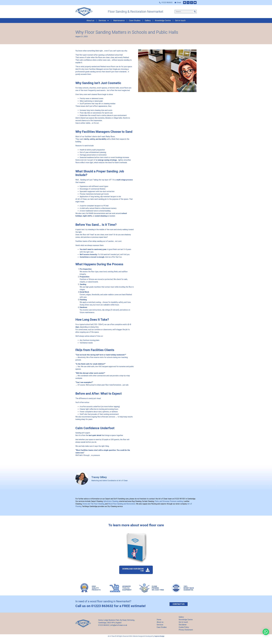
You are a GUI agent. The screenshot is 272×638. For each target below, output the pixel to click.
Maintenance (119, 20)
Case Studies (134, 20)
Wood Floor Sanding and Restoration (121, 504)
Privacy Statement (186, 630)
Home (159, 620)
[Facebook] (184, 2)
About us (90, 20)
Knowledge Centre (163, 20)
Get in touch (180, 20)
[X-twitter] (188, 2)
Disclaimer (182, 625)
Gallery (148, 20)
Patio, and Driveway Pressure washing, (168, 501)
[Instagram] (191, 2)
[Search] (194, 11)
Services (102, 20)
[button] (266, 632)
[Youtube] (195, 2)
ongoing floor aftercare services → (104, 417)
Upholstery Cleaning (110, 501)
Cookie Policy (184, 627)
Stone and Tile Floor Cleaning (93, 504)
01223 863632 (103, 625)
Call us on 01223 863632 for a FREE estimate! (110, 606)
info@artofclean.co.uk (119, 625)
